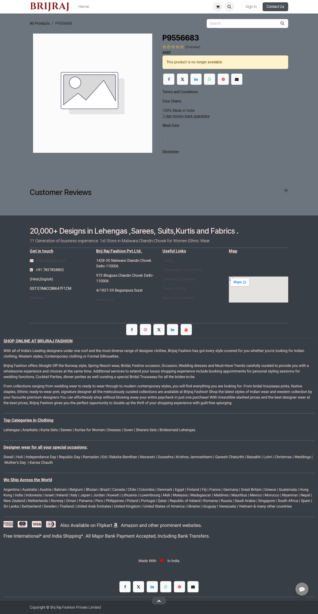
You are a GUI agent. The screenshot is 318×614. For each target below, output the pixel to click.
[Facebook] (168, 79)
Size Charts (171, 101)
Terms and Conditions (180, 92)
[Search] (282, 23)
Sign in (251, 6)
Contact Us (275, 6)
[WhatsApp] (209, 79)
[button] (229, 7)
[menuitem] (83, 6)
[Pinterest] (223, 79)
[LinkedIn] (196, 79)
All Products (40, 23)
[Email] (236, 79)
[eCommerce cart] (218, 7)
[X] (182, 79)
